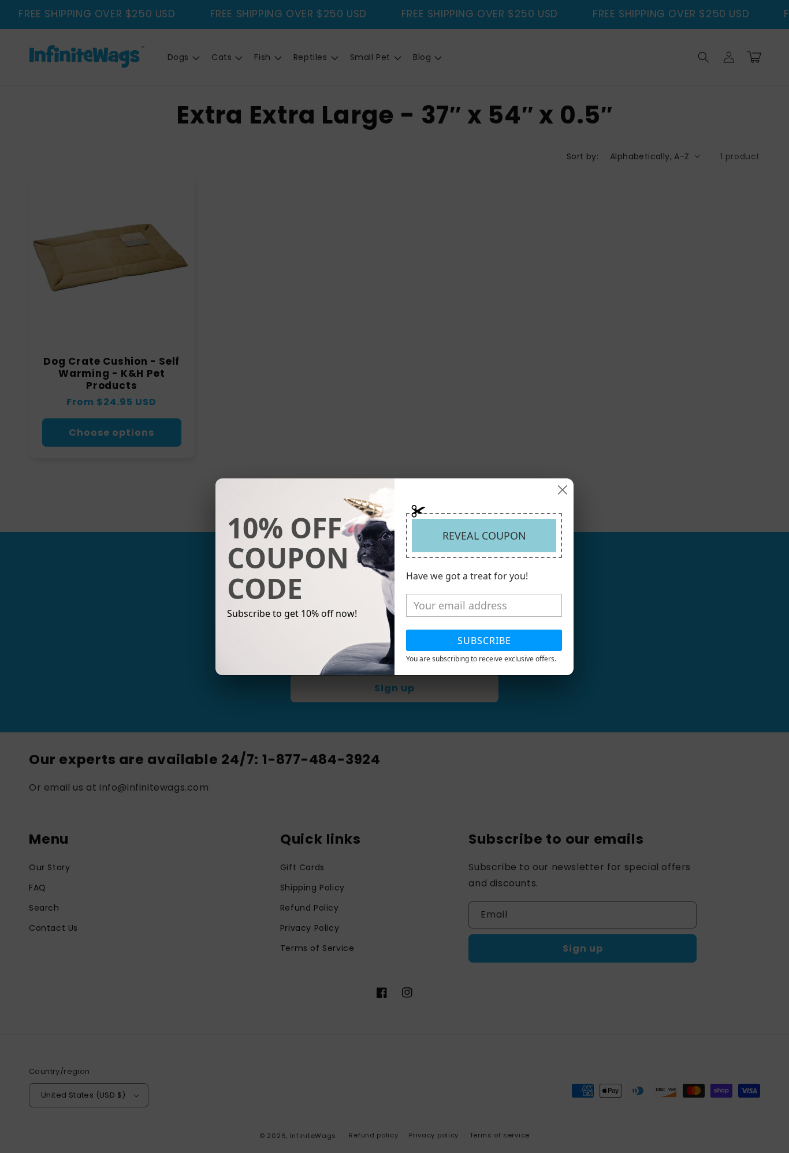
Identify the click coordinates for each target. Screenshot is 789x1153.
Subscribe (484, 640)
